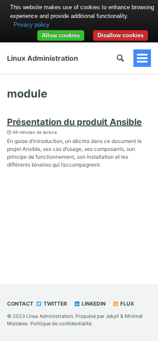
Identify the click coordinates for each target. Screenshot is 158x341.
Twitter (54, 303)
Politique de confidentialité (60, 323)
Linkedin (93, 303)
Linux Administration (42, 58)
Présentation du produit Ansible (74, 122)
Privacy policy (32, 24)
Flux (126, 303)
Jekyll (112, 316)
